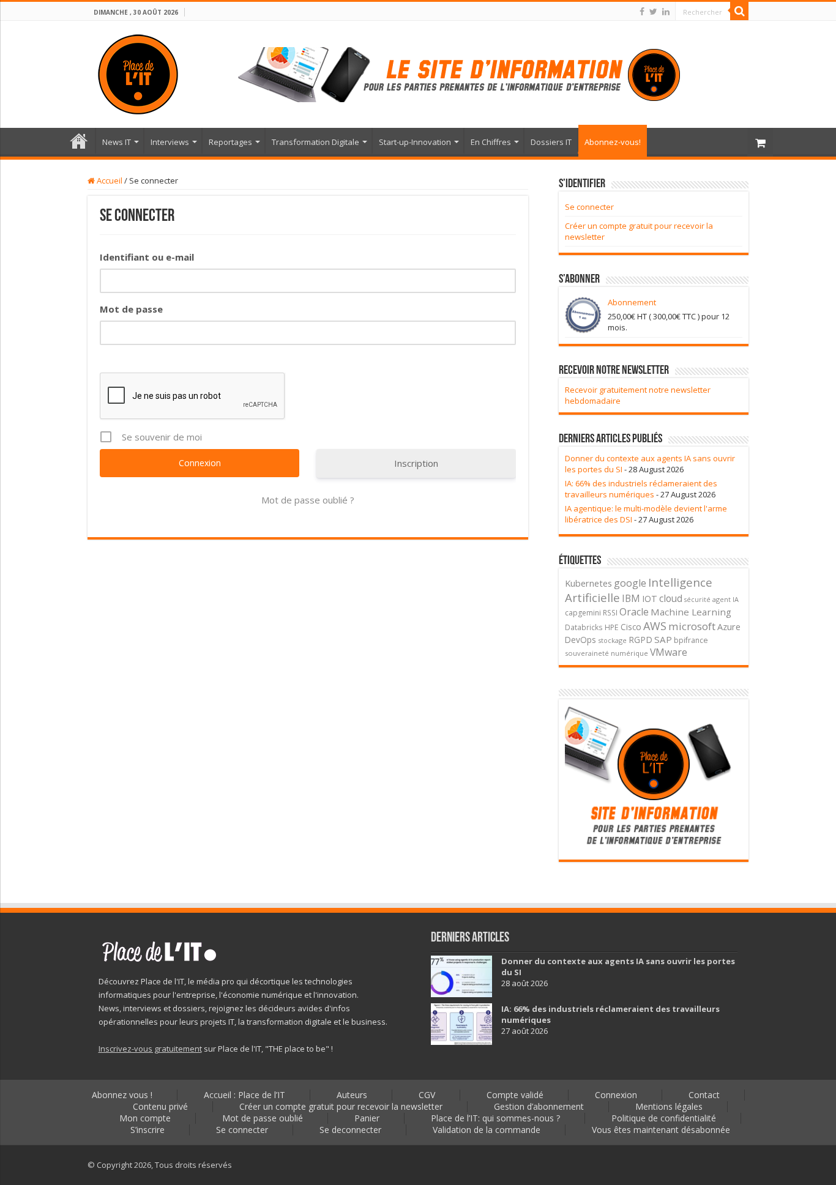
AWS (654, 626)
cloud (670, 598)
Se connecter (589, 206)
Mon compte (145, 1118)
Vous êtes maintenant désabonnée (661, 1129)
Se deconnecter (350, 1129)
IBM (631, 598)
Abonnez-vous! (612, 141)
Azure (729, 627)
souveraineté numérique (606, 653)
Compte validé (515, 1095)
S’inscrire (147, 1129)
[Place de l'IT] (138, 72)
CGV (427, 1095)
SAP (663, 639)
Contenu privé (160, 1106)
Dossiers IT (551, 141)
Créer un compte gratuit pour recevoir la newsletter (340, 1106)
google (630, 583)
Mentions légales (669, 1106)
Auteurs (352, 1095)
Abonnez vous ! (122, 1095)
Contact (704, 1095)
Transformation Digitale (315, 141)
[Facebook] (642, 11)
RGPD (640, 639)
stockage (612, 640)
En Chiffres (491, 141)
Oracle (634, 612)
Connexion (616, 1095)
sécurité (697, 599)
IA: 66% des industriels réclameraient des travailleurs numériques (641, 489)
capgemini (583, 612)
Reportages (230, 141)
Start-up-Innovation (415, 141)
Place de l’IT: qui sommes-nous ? (495, 1118)
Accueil (108, 180)
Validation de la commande (486, 1129)
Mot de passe (131, 309)
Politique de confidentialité (663, 1118)
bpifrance (691, 640)
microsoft (691, 626)
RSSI (610, 612)
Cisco (631, 627)
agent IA (725, 599)
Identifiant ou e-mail (147, 257)
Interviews (170, 141)
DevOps (580, 639)
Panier (366, 1118)
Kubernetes (588, 583)
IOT (649, 598)
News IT (116, 141)
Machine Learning (691, 612)
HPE (612, 627)
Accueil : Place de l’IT (79, 141)
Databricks (584, 627)
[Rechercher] (739, 11)
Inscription (416, 463)
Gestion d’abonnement (539, 1106)
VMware (668, 652)
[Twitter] (653, 11)
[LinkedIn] (666, 11)
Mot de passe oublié (262, 1118)
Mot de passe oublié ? (307, 500)
